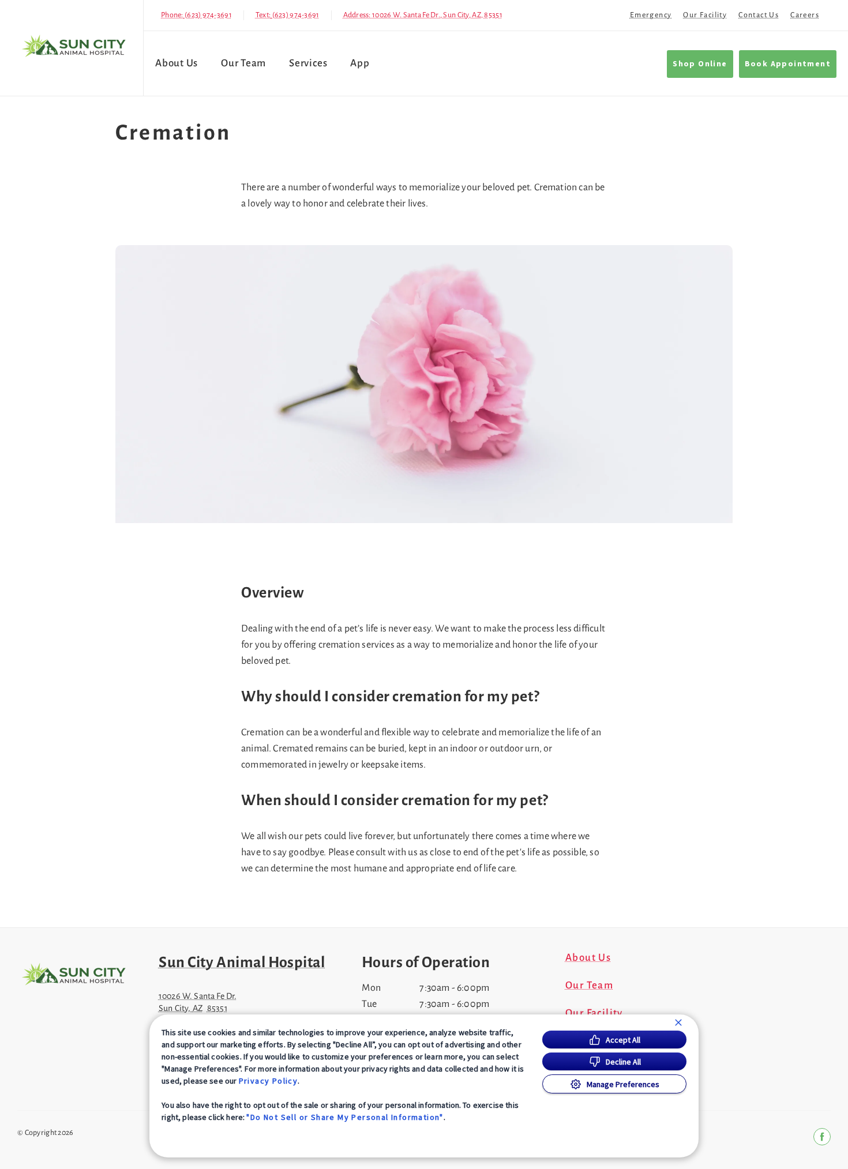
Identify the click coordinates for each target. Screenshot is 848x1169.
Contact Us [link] (758, 15)
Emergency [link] (651, 15)
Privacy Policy (268, 1081)
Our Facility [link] (705, 15)
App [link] (359, 63)
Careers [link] (804, 15)
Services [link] (308, 63)
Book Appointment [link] (788, 64)
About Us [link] (176, 63)
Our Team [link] (243, 63)
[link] (74, 45)
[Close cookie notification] (678, 1022)
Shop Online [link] (700, 64)
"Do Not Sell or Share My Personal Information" (344, 1117)
